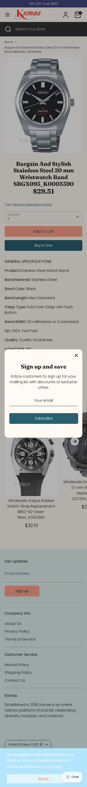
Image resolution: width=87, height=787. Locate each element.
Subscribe (44, 418)
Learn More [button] (53, 767)
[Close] (76, 355)
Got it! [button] (43, 778)
